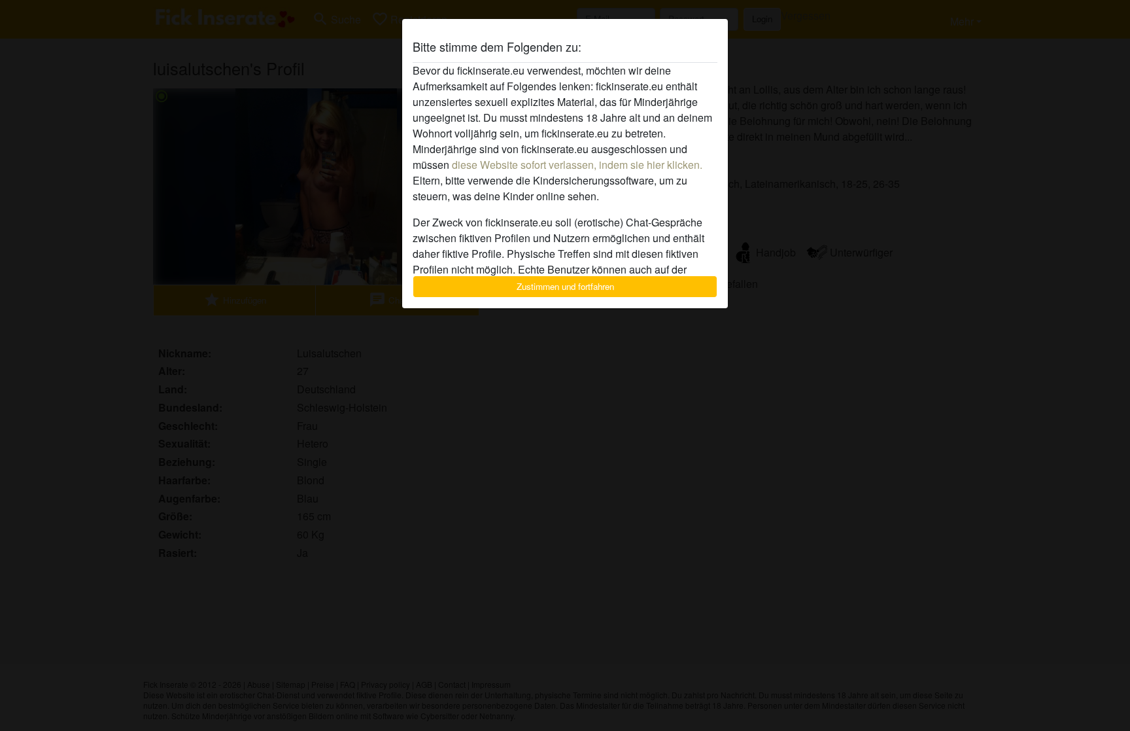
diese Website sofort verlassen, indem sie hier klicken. (577, 164)
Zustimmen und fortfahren (565, 286)
